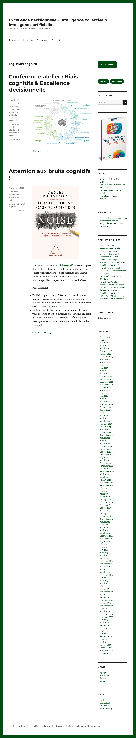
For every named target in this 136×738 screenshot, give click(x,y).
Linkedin (117, 81)
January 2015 (105, 558)
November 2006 (106, 651)
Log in (102, 700)
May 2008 (104, 634)
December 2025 (106, 357)
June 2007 (104, 639)
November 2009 (106, 617)
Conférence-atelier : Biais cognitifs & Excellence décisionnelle (43, 83)
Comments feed (106, 706)
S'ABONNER (107, 64)
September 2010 (106, 606)
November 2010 (106, 600)
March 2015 (105, 555)
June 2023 (104, 413)
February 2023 (106, 424)
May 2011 (103, 595)
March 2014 (105, 572)
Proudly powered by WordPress (87, 726)
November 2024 (106, 385)
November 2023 (106, 404)
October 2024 (105, 387)
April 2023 (104, 418)
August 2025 (105, 362)
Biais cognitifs (15, 104)
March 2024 (105, 401)
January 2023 (105, 427)
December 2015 (106, 536)
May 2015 (104, 550)
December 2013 (106, 575)
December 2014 (106, 561)
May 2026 (104, 343)
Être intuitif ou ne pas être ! (111, 268)
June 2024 (104, 396)
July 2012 (103, 586)
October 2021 (105, 452)
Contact (56, 40)
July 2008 (104, 631)
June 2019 (104, 491)
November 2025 (106, 359)
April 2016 (104, 530)
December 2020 (106, 463)
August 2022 (105, 438)
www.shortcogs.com (51, 306)
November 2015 (106, 539)
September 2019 (106, 485)
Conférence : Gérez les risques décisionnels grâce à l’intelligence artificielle (112, 290)
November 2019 (106, 483)
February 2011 (105, 597)
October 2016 (105, 516)
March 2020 (105, 477)
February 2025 (106, 376)
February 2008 (106, 637)
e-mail (103, 81)
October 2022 (105, 432)
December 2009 (106, 614)
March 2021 (105, 460)
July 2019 (103, 488)
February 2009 (106, 625)
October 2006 (105, 653)
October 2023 (105, 407)
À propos (13, 40)
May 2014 (104, 569)
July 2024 (104, 393)
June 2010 (104, 609)
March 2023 (105, 421)
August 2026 (105, 337)
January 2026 (105, 354)
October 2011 (105, 589)
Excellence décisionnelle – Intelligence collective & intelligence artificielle (40, 726)
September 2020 (107, 471)
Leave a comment (16, 210)
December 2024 (106, 382)
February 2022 (106, 446)
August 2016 (105, 522)
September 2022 (107, 435)
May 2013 (104, 578)
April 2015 (104, 553)
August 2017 (105, 511)
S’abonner (42, 40)
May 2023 (104, 415)
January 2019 (105, 499)
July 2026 (104, 340)
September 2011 (106, 592)
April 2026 (104, 345)
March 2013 (105, 583)
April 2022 (104, 441)
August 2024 (105, 390)
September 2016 (106, 519)
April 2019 (104, 494)
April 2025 (104, 371)
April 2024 (104, 399)
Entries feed (105, 703)
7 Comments (14, 139)
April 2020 (104, 474)
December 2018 (106, 502)
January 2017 (105, 513)
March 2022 (105, 443)
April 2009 (104, 623)
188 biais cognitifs (64, 265)
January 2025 (105, 379)
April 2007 (104, 642)
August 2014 (105, 567)
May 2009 (104, 620)
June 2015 (104, 547)
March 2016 (105, 533)
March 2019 (105, 497)
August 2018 (105, 505)
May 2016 (104, 527)
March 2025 (105, 373)
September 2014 (106, 564)
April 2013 (104, 581)
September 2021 (106, 455)
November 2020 (106, 466)
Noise (35, 276)
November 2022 (106, 429)
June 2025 (104, 368)
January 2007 (105, 645)
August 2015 (105, 541)
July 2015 (103, 544)
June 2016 (104, 525)
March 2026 (105, 348)
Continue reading (41, 151)
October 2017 (105, 508)
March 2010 (105, 611)
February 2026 (106, 351)
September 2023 (106, 410)
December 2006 (106, 648)
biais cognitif (14, 124)
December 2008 (106, 628)
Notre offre (27, 40)
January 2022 (105, 449)
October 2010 (105, 603)
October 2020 (105, 469)
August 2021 (105, 457)
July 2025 (104, 365)
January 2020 (105, 480)
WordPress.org (106, 708)
